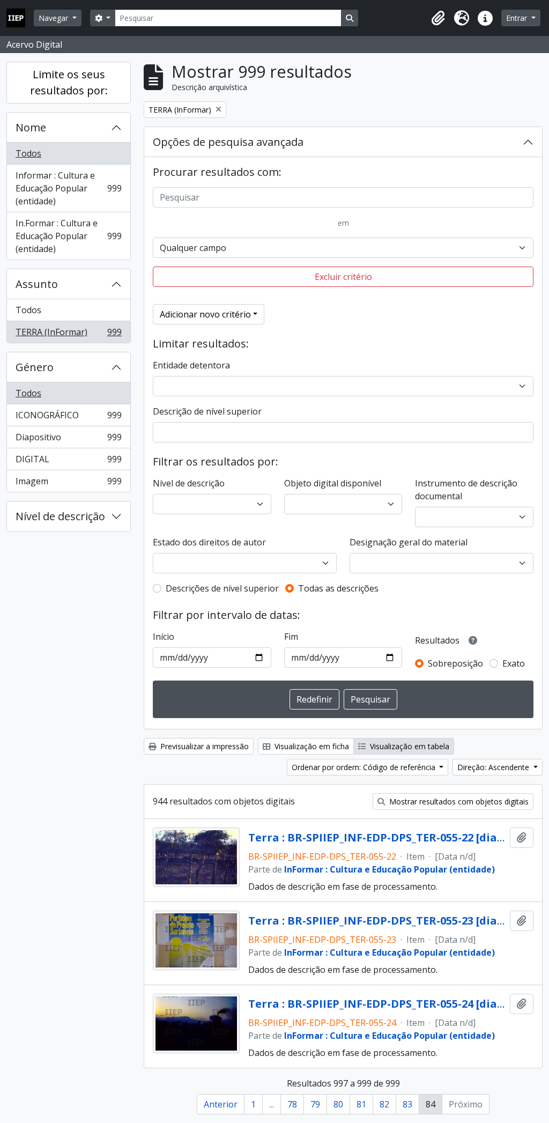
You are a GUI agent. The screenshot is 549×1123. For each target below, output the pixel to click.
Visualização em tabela (408, 746)
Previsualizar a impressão (203, 746)
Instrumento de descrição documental (466, 489)
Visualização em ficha (310, 746)
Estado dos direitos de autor (209, 542)
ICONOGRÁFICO (68, 417)
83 (407, 1104)
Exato (513, 663)
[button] (438, 18)
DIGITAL (68, 461)
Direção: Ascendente (494, 767)
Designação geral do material (409, 542)
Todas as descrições (338, 588)
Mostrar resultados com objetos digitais (458, 801)
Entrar (517, 18)
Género (35, 367)
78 (292, 1104)
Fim (291, 636)
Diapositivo (68, 439)
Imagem (68, 483)
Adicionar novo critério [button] (205, 314)
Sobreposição (455, 663)
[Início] (20, 18)
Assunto (37, 284)
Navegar (54, 18)
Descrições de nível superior (222, 588)
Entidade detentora (191, 365)
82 (384, 1104)
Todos (28, 153)
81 (361, 1104)
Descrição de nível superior (207, 411)
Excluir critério (343, 277)
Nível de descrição (60, 516)
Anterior (221, 1104)
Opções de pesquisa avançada (228, 142)
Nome (31, 127)
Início (163, 636)
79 (315, 1104)
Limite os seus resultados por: (69, 82)
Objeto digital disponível (332, 483)
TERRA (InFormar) (68, 334)
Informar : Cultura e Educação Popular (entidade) (68, 188)
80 (338, 1104)
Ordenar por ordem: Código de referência (364, 767)
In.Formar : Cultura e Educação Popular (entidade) (68, 236)
